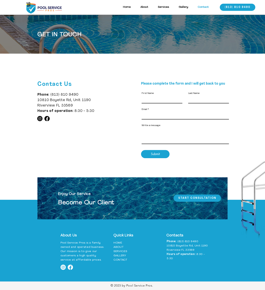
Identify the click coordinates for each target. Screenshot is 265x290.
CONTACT (120, 259)
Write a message (151, 125)
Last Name (194, 93)
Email (144, 109)
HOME (117, 242)
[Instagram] (39, 118)
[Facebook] (47, 118)
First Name (148, 93)
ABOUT (118, 247)
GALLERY (119, 255)
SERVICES (120, 251)
